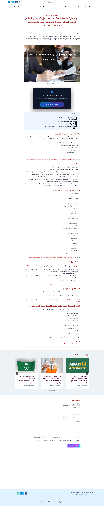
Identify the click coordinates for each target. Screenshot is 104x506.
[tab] (54, 390)
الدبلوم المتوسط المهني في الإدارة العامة (71, 344)
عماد (57, 29)
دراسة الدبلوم (48, 15)
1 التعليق (44, 29)
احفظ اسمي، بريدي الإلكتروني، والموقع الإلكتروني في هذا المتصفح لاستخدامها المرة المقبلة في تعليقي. (57, 440)
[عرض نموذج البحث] (19, 2)
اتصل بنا (91, 492)
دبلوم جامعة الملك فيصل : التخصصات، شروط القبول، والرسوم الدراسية (59, 284)
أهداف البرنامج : (72, 119)
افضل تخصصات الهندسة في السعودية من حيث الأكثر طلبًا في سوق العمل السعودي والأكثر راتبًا (52, 379)
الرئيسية (86, 494)
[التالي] (17, 373)
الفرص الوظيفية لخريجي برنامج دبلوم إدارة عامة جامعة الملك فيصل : (60, 126)
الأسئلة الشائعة (85, 492)
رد (25, 404)
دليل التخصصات (71, 6)
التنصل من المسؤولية (76, 492)
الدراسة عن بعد (16, 6)
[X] (14, 2)
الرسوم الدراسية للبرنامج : (70, 125)
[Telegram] (100, 502)
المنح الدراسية (79, 6)
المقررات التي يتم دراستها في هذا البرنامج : (67, 121)
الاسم (77, 438)
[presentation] (77, 365)
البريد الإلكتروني (56, 437)
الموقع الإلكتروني (37, 437)
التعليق (77, 421)
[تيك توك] (12, 2)
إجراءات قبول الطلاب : (71, 123)
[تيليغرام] (9, 2)
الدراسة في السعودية (54, 15)
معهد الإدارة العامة (33, 184)
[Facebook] (16, 2)
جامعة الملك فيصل (30, 40)
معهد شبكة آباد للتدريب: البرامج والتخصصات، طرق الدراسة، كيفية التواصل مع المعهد (79, 379)
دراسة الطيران (46, 6)
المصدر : (71, 128)
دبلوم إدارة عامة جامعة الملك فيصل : (67, 118)
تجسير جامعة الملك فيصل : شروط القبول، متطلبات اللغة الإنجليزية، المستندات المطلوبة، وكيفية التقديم (52, 257)
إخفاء (70, 114)
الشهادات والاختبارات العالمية (27, 6)
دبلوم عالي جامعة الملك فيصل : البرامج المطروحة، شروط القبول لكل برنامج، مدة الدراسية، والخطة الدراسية (51, 159)
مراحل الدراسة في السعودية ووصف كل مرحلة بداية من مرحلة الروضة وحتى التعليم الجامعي (27, 379)
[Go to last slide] (87, 373)
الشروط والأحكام (79, 494)
